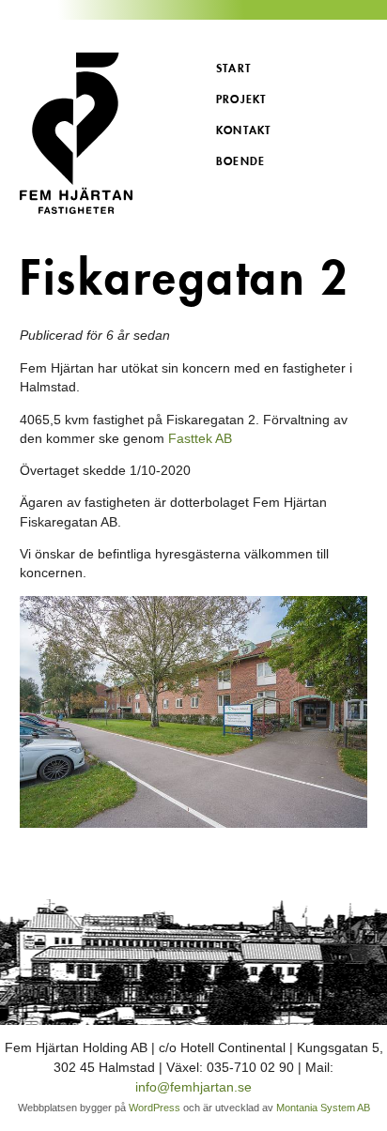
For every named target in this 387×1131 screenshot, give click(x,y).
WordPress (154, 1107)
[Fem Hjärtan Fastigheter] (107, 133)
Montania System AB (323, 1107)
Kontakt (243, 130)
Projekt (241, 99)
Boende (240, 161)
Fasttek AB (200, 438)
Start (233, 68)
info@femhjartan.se (193, 1086)
